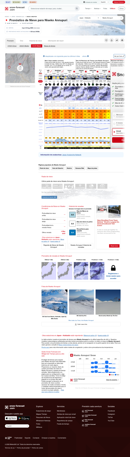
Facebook (111, 411)
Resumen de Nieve (43, 417)
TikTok (110, 417)
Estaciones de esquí (43, 411)
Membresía (61, 411)
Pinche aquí (45, 347)
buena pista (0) (55, 241)
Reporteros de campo (65, 420)
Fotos (105, 8)
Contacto (36, 438)
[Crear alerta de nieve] (111, 40)
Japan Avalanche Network (71, 155)
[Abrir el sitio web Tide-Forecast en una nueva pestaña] (25, 2)
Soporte (27, 438)
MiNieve (39, 427)
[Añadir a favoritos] (106, 40)
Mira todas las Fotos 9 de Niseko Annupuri (81, 320)
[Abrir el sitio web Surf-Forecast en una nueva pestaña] (8, 2)
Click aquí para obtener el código (53, 391)
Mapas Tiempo (41, 414)
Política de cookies (37, 448)
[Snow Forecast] (14, 8)
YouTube (111, 420)
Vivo (21, 41)
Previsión (10, 41)
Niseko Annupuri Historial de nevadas (81, 246)
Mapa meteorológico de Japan (68, 345)
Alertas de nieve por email (66, 414)
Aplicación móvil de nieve (66, 417)
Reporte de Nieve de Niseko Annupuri (53, 246)
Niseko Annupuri (32, 16)
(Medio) (24, 46)
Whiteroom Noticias (43, 420)
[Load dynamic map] (20, 68)
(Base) (36, 46)
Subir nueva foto (82, 324)
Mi (112, 8)
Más (41, 94)
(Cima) (12, 46)
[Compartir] (117, 40)
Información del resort (55, 41)
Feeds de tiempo (63, 424)
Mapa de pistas (92, 168)
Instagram (111, 414)
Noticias (96, 8)
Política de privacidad (23, 448)
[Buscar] (77, 8)
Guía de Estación (57, 168)
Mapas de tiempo (49, 46)
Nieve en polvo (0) (90, 335)
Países (7, 16)
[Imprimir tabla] (122, 40)
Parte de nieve (44, 168)
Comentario (62, 438)
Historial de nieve (35, 41)
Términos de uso (10, 448)
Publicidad (18, 438)
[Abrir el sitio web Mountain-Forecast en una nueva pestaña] (16, 2)
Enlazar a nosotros (48, 438)
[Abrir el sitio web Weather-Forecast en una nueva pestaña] (33, 2)
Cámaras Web (79, 168)
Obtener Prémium (119, 2)
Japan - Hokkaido (17, 16)
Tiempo (87, 8)
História (69, 168)
